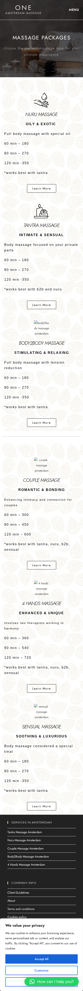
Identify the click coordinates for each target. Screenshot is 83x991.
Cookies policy (16, 917)
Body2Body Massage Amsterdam (28, 856)
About (11, 900)
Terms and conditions (20, 909)
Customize (41, 970)
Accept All (41, 959)
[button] (41, 806)
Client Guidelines (18, 892)
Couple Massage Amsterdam (25, 848)
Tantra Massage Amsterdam (24, 832)
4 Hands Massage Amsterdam (26, 864)
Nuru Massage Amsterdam (24, 840)
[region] (41, 954)
